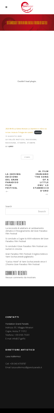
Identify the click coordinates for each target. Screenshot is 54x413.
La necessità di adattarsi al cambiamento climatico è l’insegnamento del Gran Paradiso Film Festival (26, 231)
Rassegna (31, 139)
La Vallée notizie (15, 139)
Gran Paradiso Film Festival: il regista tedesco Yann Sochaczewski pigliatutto (26, 255)
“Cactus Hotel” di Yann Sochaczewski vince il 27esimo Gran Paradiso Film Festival (26, 263)
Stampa (21, 143)
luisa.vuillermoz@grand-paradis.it (27, 367)
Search (8, 206)
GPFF (10, 146)
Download (38, 132)
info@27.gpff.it (18, 338)
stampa (27, 157)
